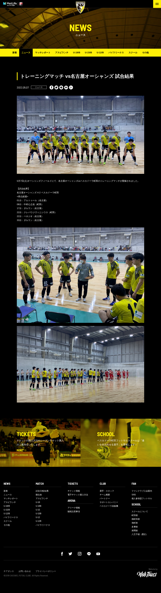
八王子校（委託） (140, 534)
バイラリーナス (116, 52)
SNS (134, 495)
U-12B (38, 521)
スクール (133, 52)
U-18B (38, 506)
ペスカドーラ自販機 (109, 506)
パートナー (105, 498)
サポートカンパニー (109, 502)
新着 (14, 52)
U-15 (38, 510)
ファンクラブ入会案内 (142, 491)
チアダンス (9, 571)
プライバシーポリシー (46, 571)
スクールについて (140, 511)
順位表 (39, 495)
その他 (145, 52)
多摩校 (135, 527)
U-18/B (76, 52)
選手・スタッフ (107, 491)
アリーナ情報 (74, 508)
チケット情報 (74, 491)
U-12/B (100, 52)
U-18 (38, 502)
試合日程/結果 (42, 491)
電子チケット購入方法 (78, 495)
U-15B (38, 513)
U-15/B (88, 52)
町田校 (135, 515)
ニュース (26, 52)
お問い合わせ (25, 571)
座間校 (135, 530)
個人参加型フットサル (142, 498)
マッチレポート (42, 52)
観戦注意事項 (74, 511)
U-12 (38, 517)
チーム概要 (105, 495)
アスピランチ (61, 52)
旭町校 (135, 523)
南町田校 (136, 519)
